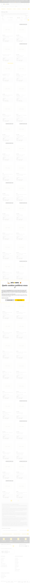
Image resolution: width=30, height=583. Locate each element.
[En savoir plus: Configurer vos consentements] (10, 300)
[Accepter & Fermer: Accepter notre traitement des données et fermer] (19, 300)
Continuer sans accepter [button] (5, 297)
